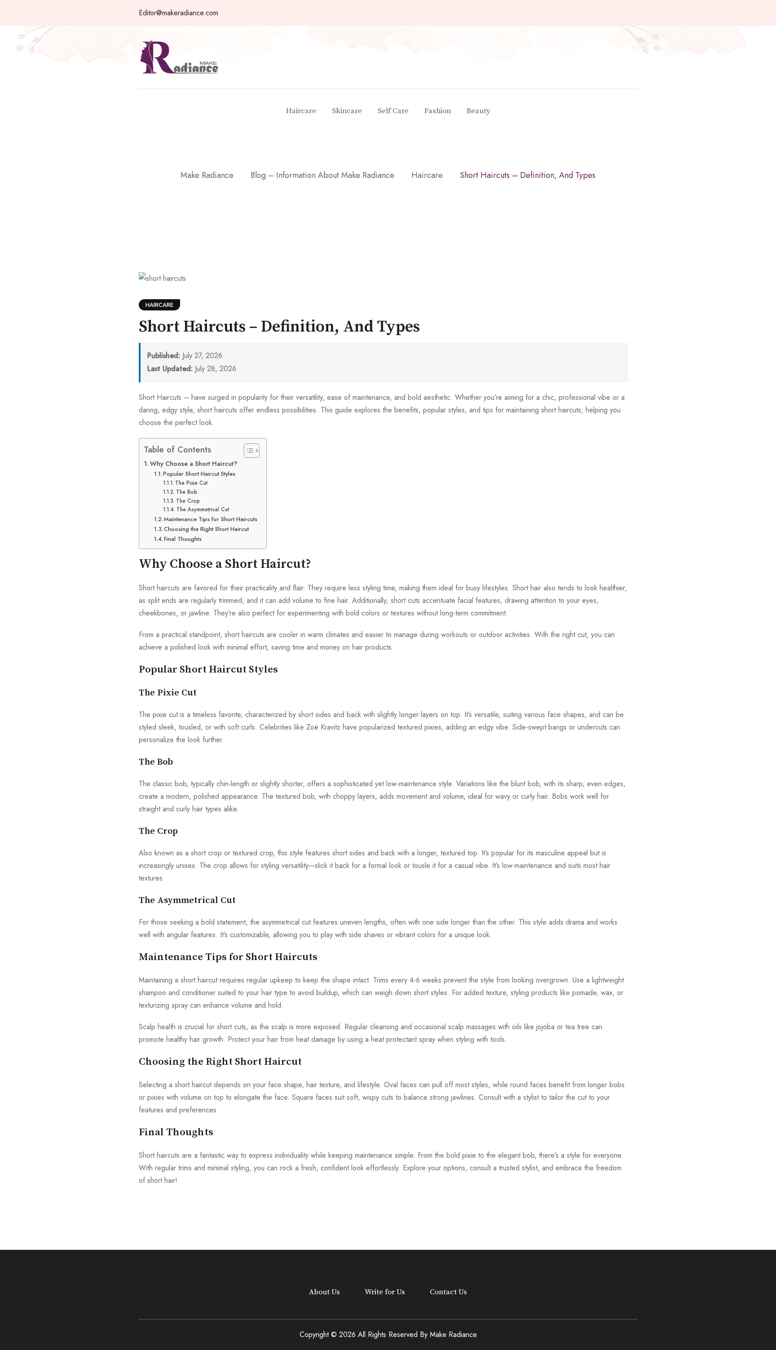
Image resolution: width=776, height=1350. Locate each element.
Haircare (301, 111)
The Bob (186, 492)
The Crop (187, 501)
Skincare (347, 111)
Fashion (437, 111)
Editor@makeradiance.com (178, 13)
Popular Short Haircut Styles (199, 473)
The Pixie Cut (191, 483)
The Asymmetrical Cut (202, 509)
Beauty (478, 111)
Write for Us (385, 1292)
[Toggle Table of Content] (247, 450)
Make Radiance (453, 1334)
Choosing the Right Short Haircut (206, 529)
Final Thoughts (183, 539)
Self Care (393, 111)
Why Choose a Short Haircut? (193, 463)
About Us (324, 1292)
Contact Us (448, 1292)
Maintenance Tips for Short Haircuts (210, 519)
